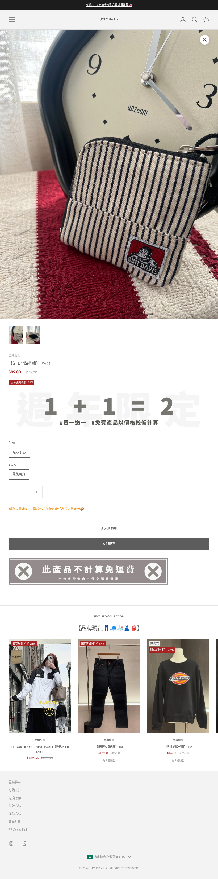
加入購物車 (109, 528)
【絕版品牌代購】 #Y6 (178, 747)
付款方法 (15, 806)
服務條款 (15, 782)
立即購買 (109, 544)
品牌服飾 (14, 356)
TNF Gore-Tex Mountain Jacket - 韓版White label (40, 749)
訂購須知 (15, 790)
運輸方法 (15, 814)
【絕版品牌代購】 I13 (109, 747)
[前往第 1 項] (16, 335)
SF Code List (18, 829)
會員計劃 (15, 821)
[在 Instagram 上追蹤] (11, 843)
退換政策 (15, 798)
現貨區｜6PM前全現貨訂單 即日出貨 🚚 (109, 5)
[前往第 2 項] (33, 335)
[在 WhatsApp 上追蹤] (25, 843)
